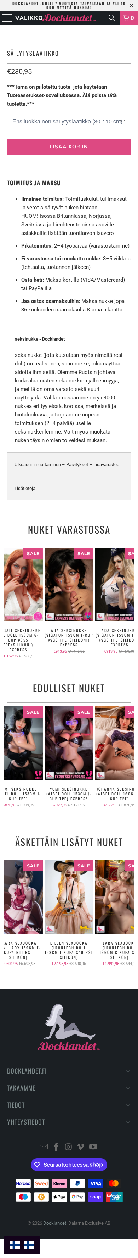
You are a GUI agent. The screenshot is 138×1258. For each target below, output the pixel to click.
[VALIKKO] (5, 18)
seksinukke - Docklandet (40, 339)
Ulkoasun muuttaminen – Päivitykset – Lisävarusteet (68, 464)
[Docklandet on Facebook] (56, 1147)
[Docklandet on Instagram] (68, 1147)
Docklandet (54, 1223)
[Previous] (6, 603)
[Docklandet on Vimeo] (81, 1147)
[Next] (131, 603)
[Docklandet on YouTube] (93, 1147)
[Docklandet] (69, 18)
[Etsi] (112, 18)
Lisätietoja (25, 488)
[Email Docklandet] (44, 1147)
